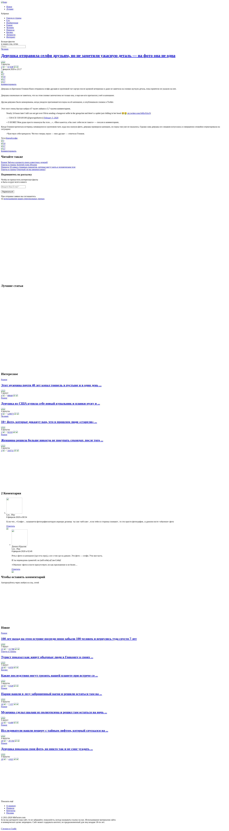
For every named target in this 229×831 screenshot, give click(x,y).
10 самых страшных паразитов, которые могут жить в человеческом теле (42, 167)
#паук (8, 138)
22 (2, 723)
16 (2, 704)
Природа (10, 30)
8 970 (10, 667)
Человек (10, 27)
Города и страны (13, 18)
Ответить (10, 526)
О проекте (11, 806)
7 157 (10, 704)
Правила (10, 808)
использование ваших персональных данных (24, 199)
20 (2, 667)
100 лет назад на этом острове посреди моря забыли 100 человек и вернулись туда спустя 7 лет (69, 638)
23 (2, 686)
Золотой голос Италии (27, 165)
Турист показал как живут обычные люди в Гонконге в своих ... (47, 657)
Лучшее (9, 9)
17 (4, 79)
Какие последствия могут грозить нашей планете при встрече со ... (49, 675)
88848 (10, 395)
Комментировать (8, 84)
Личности (10, 35)
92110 (10, 432)
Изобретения (12, 23)
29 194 (11, 741)
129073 (10, 414)
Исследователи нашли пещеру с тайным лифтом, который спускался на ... (54, 730)
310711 (10, 450)
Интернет (10, 37)
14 (4, 77)
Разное (9, 25)
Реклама (10, 813)
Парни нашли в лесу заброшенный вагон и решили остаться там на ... (51, 694)
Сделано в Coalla (8, 829)
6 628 (10, 686)
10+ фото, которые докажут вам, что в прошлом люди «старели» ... (49, 422)
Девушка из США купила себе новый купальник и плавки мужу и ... (50, 403)
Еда (8, 20)
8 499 (10, 723)
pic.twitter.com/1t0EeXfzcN (139, 113)
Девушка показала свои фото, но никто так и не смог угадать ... (47, 749)
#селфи (14, 138)
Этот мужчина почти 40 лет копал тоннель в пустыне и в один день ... (51, 385)
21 (2, 649)
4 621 (10, 759)
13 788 (11, 649)
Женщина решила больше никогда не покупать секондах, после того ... (52, 440)
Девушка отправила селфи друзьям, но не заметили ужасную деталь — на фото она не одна (88, 55)
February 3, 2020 (51, 118)
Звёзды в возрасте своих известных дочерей (28, 162)
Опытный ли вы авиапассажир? (31, 169)
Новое (9, 7)
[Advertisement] (21, 241)
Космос (9, 32)
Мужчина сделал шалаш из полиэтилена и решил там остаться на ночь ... (54, 712)
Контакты (10, 810)
